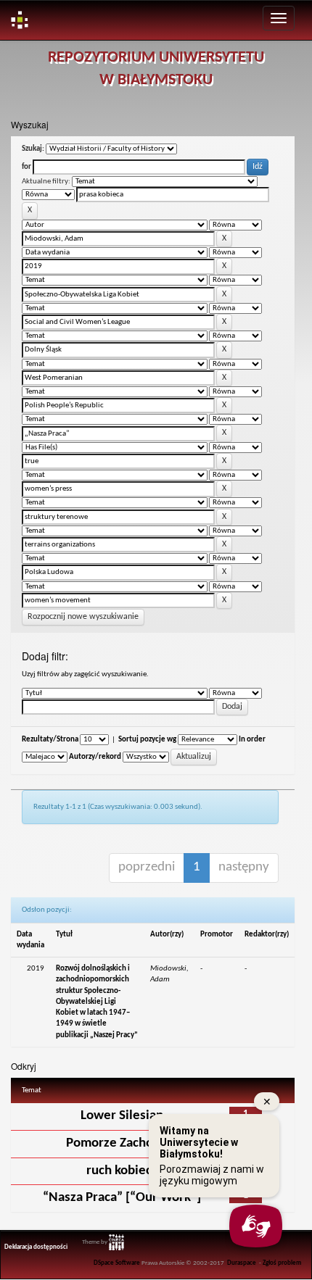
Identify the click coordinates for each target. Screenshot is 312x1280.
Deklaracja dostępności (35, 1247)
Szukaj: (33, 149)
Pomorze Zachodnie (122, 1143)
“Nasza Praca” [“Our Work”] (122, 1198)
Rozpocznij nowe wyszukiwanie (83, 616)
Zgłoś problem (282, 1263)
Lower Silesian (122, 1116)
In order (252, 740)
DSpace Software (117, 1263)
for (26, 167)
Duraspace (241, 1263)
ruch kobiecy (122, 1171)
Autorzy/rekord (95, 757)
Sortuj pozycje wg (147, 740)
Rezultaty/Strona (50, 740)
